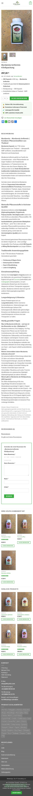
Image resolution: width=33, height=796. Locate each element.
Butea (26, 712)
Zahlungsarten (5, 772)
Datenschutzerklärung (8, 755)
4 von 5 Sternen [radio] (18, 457)
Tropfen (28, 733)
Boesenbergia (10, 712)
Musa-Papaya (18, 730)
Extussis (24, 721)
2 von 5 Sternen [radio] (7, 457)
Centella (14, 718)
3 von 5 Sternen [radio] (12, 457)
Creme (29, 718)
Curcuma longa (5, 646)
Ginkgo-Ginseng (16, 724)
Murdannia (10, 730)
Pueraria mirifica (21, 646)
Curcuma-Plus (11, 721)
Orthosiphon (26, 730)
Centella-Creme (22, 718)
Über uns (4, 762)
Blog (2, 751)
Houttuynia (4, 727)
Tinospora (22, 733)
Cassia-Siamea (18, 715)
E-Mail (6, 487)
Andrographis (5, 282)
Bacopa (4, 712)
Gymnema (24, 724)
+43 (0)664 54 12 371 (8, 694)
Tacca (9, 733)
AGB (2, 748)
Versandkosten (18, 76)
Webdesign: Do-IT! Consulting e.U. (16, 778)
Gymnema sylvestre (6, 614)
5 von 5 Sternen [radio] (7, 460)
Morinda (4, 730)
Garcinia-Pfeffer (6, 724)
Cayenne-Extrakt (6, 718)
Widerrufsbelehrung (7, 769)
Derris (18, 721)
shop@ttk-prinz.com (8, 683)
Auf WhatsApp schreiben (9, 699)
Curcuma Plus (21, 537)
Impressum (4, 758)
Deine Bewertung (9, 454)
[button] (2, 3)
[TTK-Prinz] (16, 3)
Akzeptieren (16, 792)
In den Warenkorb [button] (8, 545)
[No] (31, 788)
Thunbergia (15, 733)
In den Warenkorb (19, 98)
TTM (3, 736)
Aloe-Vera (4, 709)
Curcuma (17, 279)
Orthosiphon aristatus (23, 614)
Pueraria (4, 733)
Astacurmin (26, 709)
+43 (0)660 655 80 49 (8, 689)
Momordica (23, 727)
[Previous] (4, 30)
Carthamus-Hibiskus (7, 715)
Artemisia (19, 709)
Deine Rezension (9, 463)
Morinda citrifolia (5, 573)
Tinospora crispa (6, 537)
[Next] (28, 30)
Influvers (11, 727)
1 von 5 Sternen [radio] (5, 457)
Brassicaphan (19, 712)
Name (6, 478)
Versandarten (5, 765)
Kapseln (4, 62)
